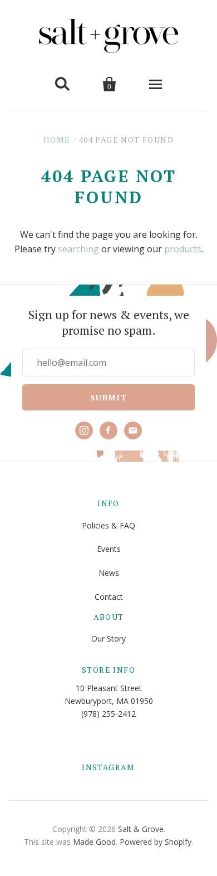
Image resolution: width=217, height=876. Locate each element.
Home (57, 139)
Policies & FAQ (108, 525)
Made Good (94, 841)
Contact (109, 596)
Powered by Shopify (155, 841)
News (108, 572)
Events (109, 549)
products (182, 249)
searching (78, 249)
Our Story (108, 638)
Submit (108, 397)
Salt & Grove (141, 829)
